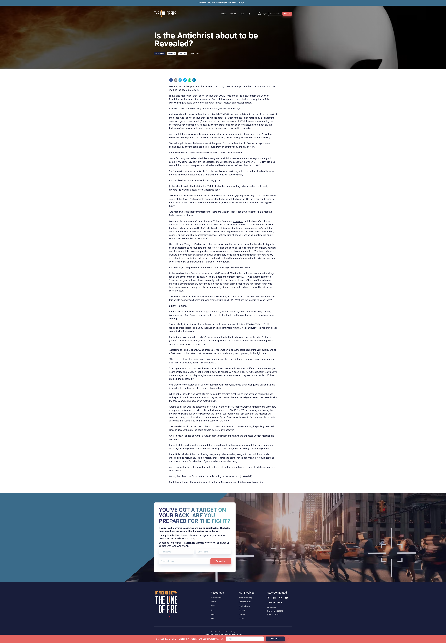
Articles (213, 602)
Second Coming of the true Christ (222, 476)
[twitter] (185, 80)
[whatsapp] (189, 80)
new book (234, 121)
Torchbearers (274, 14)
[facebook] (171, 80)
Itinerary (242, 614)
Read (223, 13)
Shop (241, 13)
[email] (175, 80)
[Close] (288, 638)
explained (238, 221)
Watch (233, 13)
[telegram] (180, 80)
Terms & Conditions (217, 632)
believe (209, 95)
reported (176, 410)
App (212, 618)
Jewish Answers (216, 597)
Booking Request (245, 602)
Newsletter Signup (245, 598)
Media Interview (244, 606)
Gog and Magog (186, 372)
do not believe (262, 195)
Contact (242, 610)
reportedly (244, 448)
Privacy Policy (230, 632)
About (213, 614)
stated (212, 311)
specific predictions (184, 397)
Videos (213, 606)
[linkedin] (194, 80)
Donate (287, 14)
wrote (182, 86)
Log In (264, 14)
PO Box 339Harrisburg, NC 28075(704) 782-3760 (275, 611)
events (202, 397)
